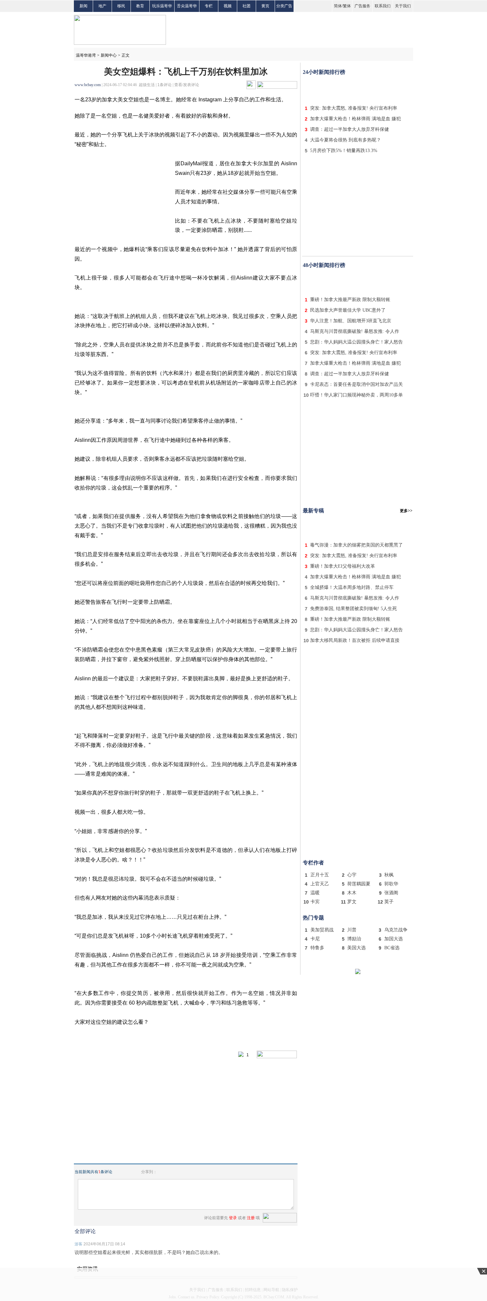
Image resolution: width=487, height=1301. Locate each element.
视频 (228, 6)
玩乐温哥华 (162, 6)
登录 (233, 1218)
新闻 (83, 6)
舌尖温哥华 (187, 6)
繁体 (347, 6)
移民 (121, 6)
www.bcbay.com (88, 84)
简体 (338, 6)
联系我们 (383, 6)
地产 (102, 6)
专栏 (209, 6)
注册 (251, 1218)
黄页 (265, 6)
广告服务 (362, 6)
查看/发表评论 (186, 84)
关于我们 (403, 6)
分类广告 (284, 6)
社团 (246, 6)
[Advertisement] (358, 88)
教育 (140, 6)
